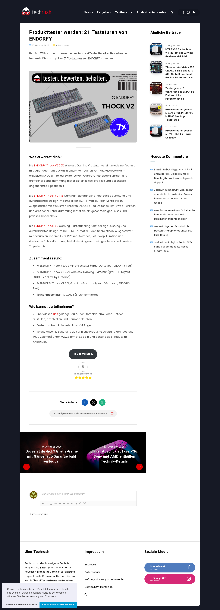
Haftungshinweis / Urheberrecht (104, 579)
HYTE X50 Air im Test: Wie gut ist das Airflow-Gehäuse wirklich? (179, 53)
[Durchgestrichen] (55, 503)
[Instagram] (188, 12)
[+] (84, 503)
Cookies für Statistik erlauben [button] (58, 604)
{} (80, 503)
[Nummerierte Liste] (60, 503)
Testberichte (123, 12)
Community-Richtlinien (99, 587)
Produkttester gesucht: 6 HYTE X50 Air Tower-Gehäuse (179, 134)
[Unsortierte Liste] (64, 503)
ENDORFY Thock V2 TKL (48, 196)
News (87, 12)
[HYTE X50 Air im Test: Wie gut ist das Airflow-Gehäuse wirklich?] (156, 49)
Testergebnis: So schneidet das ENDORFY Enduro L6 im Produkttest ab (179, 93)
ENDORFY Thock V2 (45, 226)
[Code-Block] (72, 503)
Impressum (91, 564)
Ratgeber (103, 12)
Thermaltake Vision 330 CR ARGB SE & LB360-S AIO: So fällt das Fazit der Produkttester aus (179, 72)
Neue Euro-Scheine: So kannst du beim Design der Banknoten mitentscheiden (174, 215)
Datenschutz (92, 572)
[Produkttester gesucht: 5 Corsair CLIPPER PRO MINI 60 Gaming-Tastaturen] (156, 109)
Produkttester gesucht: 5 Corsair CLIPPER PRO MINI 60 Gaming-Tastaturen (179, 114)
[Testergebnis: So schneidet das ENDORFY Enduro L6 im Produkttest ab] (156, 88)
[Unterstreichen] (51, 503)
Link (56, 314)
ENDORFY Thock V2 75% (49, 165)
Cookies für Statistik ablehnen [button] (21, 604)
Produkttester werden (151, 12)
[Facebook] (183, 12)
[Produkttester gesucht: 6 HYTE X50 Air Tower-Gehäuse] (156, 131)
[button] (59, 596)
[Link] (76, 503)
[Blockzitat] (68, 503)
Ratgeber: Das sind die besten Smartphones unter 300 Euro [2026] (173, 231)
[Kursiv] (47, 503)
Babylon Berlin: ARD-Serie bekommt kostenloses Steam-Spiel (173, 247)
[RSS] (194, 12)
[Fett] (43, 503)
